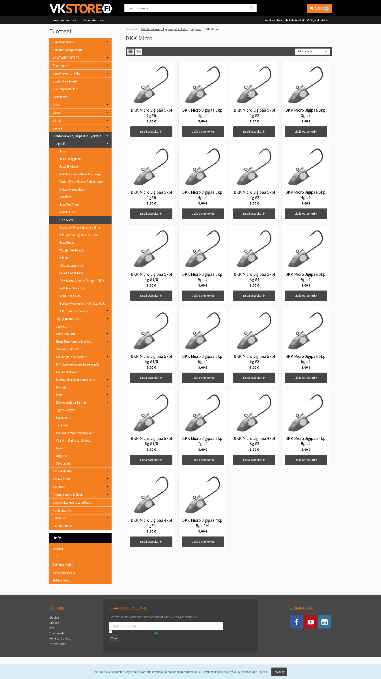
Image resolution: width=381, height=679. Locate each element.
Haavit (60, 448)
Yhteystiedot (62, 580)
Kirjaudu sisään (319, 20)
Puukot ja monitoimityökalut (75, 433)
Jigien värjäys (65, 410)
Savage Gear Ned (71, 273)
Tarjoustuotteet (94, 20)
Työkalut (62, 425)
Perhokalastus (63, 471)
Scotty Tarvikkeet (65, 81)
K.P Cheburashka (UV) (74, 311)
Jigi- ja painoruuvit (68, 319)
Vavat (56, 113)
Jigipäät (61, 144)
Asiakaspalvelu (274, 20)
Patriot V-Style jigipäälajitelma (79, 227)
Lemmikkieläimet (64, 42)
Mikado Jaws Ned (71, 265)
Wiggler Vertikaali (71, 250)
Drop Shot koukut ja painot (74, 342)
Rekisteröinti (296, 20)
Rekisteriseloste (64, 572)
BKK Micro (66, 220)
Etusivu (54, 617)
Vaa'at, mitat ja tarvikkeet (73, 440)
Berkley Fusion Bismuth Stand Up (82, 303)
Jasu (62, 151)
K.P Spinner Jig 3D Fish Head (79, 235)
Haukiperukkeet (67, 372)
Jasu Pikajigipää (70, 159)
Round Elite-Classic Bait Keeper (81, 182)
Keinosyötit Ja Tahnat (71, 402)
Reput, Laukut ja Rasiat (69, 495)
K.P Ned (64, 258)
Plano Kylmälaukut (65, 89)
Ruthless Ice (68, 212)
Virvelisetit (60, 97)
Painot (60, 395)
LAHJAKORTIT (63, 526)
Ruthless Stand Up (72, 288)
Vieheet (58, 128)
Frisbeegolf (61, 66)
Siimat (57, 120)
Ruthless (65, 197)
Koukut (61, 387)
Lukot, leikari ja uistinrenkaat (75, 379)
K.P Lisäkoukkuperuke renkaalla (77, 364)
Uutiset (58, 549)
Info (55, 557)
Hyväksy (279, 672)
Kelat (56, 105)
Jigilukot (62, 326)
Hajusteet (63, 418)
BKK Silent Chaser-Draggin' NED (81, 281)
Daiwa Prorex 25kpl (72, 189)
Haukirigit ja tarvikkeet (71, 357)
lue (156, 632)
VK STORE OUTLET (66, 58)
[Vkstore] (82, 8)
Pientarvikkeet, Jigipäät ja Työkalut (77, 136)
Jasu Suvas (67, 242)
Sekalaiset (63, 463)
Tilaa (114, 638)
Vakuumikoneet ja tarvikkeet (72, 502)
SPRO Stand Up (70, 296)
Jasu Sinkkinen (69, 166)
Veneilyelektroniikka (66, 73)
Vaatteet (59, 487)
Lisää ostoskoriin (151, 131)
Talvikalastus (61, 479)
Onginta (61, 456)
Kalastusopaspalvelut (67, 50)
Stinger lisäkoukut (68, 349)
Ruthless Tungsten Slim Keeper (81, 174)
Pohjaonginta (62, 510)
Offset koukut (65, 334)
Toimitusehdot (63, 565)
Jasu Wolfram (68, 205)
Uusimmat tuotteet (64, 20)
